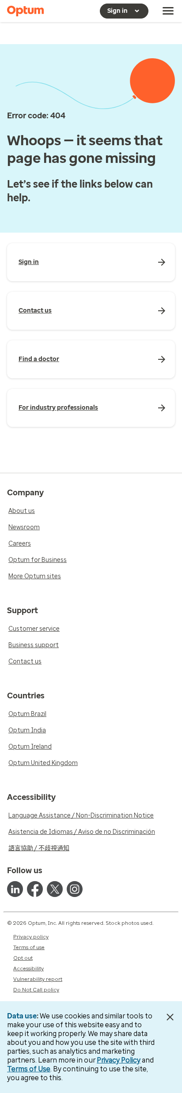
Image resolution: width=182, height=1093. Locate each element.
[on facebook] (35, 889)
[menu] (168, 11)
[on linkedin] (15, 889)
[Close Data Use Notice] (170, 1017)
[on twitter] (55, 889)
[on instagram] (75, 889)
